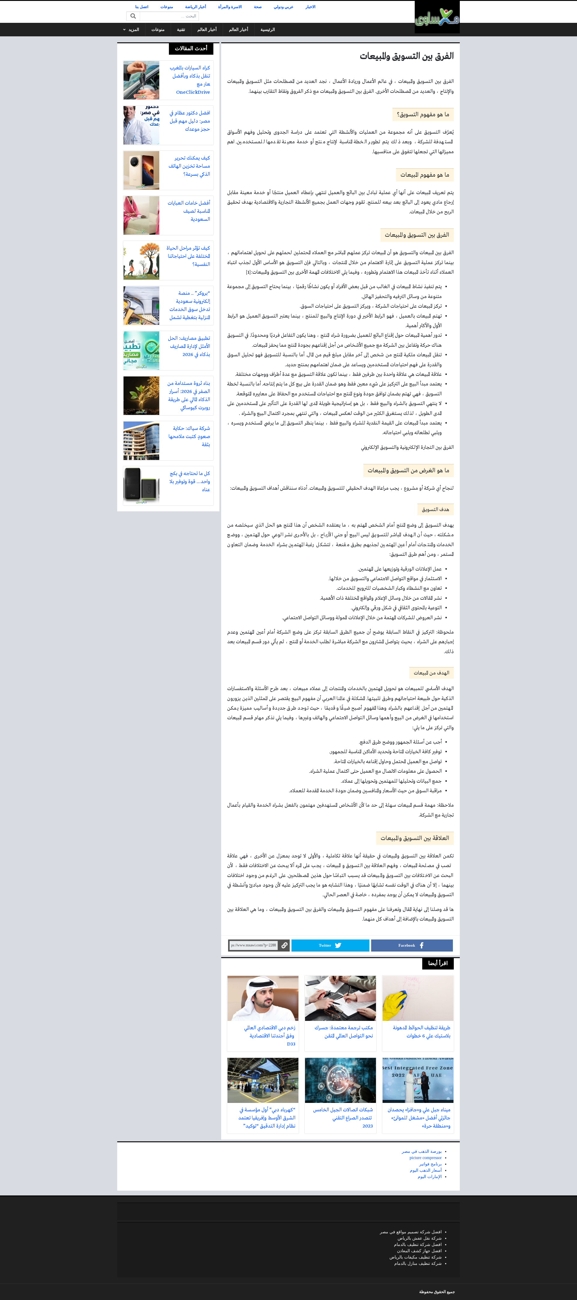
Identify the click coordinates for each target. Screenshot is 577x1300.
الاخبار (311, 7)
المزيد (134, 29)
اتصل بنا (141, 7)
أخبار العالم (238, 29)
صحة (258, 7)
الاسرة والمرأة (230, 7)
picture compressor (426, 1157)
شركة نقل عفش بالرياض (420, 1238)
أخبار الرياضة (195, 7)
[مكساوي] (437, 17)
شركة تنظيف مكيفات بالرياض (415, 1257)
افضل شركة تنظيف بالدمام (418, 1244)
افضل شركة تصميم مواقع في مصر (411, 1232)
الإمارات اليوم (430, 1176)
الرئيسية (268, 29)
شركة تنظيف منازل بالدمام (418, 1263)
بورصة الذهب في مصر (422, 1151)
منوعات (166, 7)
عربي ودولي (284, 7)
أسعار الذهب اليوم (426, 1170)
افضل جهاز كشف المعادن (419, 1251)
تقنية (181, 29)
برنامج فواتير (430, 1164)
